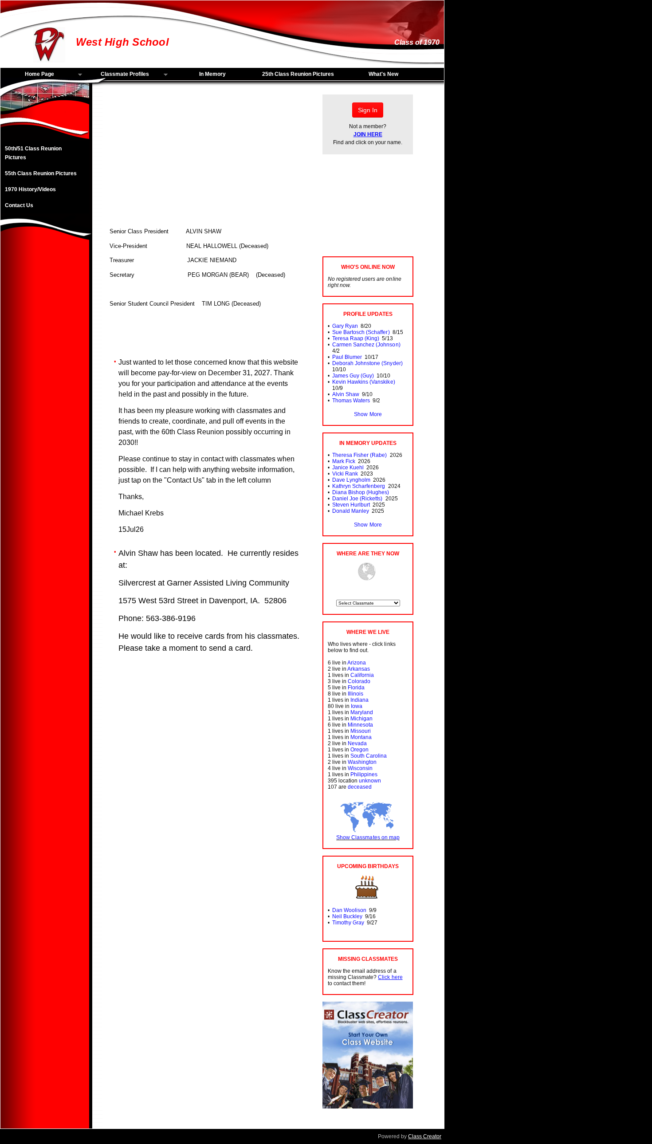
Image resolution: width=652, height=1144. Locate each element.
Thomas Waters (351, 400)
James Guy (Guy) (353, 376)
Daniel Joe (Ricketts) (357, 498)
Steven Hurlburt (351, 505)
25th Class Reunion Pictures (298, 74)
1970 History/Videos (30, 189)
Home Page (27, 74)
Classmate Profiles (117, 74)
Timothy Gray (348, 923)
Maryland (361, 712)
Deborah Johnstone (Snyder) (367, 363)
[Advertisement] (44, 387)
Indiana (359, 700)
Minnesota (360, 725)
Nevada (357, 743)
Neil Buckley (347, 916)
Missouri (360, 731)
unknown (370, 781)
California (362, 675)
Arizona (356, 663)
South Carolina (368, 756)
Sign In (367, 110)
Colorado (359, 681)
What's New (383, 74)
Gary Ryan (345, 326)
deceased (360, 787)
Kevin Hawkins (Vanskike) (363, 382)
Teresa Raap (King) (355, 338)
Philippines (363, 774)
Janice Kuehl (348, 467)
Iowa (356, 706)
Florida (356, 687)
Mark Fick (343, 461)
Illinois (355, 694)
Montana (361, 737)
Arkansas (358, 669)
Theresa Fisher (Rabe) (359, 455)
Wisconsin (360, 768)
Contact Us (19, 205)
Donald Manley (350, 511)
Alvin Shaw (345, 394)
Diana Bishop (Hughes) (360, 492)
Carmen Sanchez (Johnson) (366, 345)
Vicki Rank (345, 474)
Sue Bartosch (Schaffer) (360, 332)
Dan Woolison (349, 910)
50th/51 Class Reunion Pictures (33, 153)
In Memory (212, 74)
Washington (362, 762)
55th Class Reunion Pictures (41, 173)
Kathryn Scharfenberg (358, 486)
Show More (367, 414)
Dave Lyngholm (351, 480)
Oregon (359, 750)
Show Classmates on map (367, 837)
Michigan (361, 718)
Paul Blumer (347, 357)
